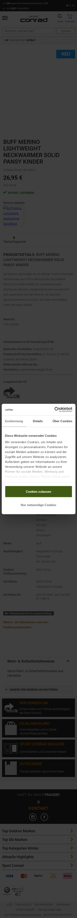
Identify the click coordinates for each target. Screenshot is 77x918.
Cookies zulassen (38, 491)
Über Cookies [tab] (62, 421)
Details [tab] (38, 421)
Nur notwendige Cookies (38, 505)
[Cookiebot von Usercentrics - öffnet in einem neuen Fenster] (54, 409)
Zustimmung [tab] (14, 421)
